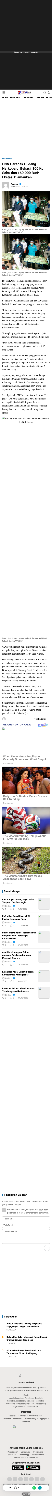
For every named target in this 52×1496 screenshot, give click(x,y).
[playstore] (33, 1468)
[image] (44, 904)
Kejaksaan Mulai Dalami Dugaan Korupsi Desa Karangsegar (18, 973)
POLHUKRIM (7, 158)
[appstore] (18, 1468)
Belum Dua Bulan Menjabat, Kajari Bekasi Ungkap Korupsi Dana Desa (26, 1338)
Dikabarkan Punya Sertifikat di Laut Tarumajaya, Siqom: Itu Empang (23, 1352)
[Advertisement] (26, 26)
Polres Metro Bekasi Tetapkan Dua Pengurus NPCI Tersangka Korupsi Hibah (19, 935)
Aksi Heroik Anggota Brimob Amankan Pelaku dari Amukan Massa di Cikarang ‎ (16, 955)
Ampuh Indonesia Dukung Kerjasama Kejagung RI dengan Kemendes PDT (24, 1325)
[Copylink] (40, 1488)
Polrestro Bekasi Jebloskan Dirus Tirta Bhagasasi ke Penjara (18, 990)
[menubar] (3, 92)
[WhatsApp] (34, 1488)
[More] (35, 909)
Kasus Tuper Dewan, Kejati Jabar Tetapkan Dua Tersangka (18, 901)
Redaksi (14, 184)
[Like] (6, 1488)
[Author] (5, 185)
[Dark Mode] (49, 92)
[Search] (45, 92)
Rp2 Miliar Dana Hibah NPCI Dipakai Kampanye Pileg (16, 917)
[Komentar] (15, 1488)
